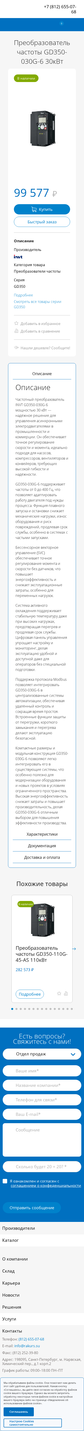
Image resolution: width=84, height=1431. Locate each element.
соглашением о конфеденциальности (46, 1185)
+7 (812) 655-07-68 (60, 9)
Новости (10, 1295)
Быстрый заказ (42, 221)
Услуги (9, 1319)
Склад (8, 1271)
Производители (18, 1228)
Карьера (11, 1283)
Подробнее (23, 295)
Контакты (12, 1331)
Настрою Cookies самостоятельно (21, 1423)
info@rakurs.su (27, 1345)
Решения (11, 1307)
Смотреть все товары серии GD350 (37, 304)
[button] (74, 949)
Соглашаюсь (18, 1412)
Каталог (10, 1240)
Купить (46, 209)
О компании (15, 1259)
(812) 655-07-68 (31, 1339)
